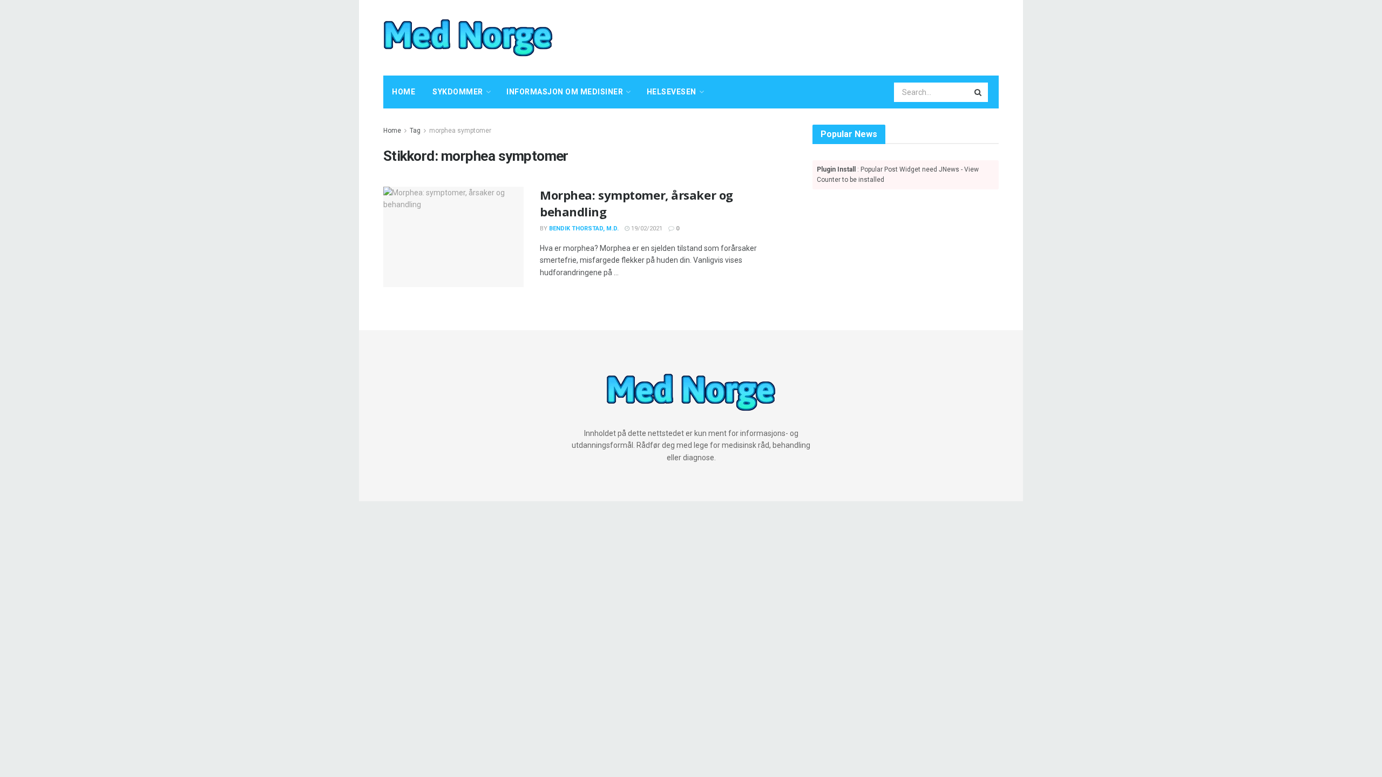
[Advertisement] (796, 36)
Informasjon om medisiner (564, 91)
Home (403, 91)
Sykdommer (457, 91)
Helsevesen (671, 91)
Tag (415, 130)
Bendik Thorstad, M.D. (584, 228)
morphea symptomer (460, 130)
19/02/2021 (645, 228)
